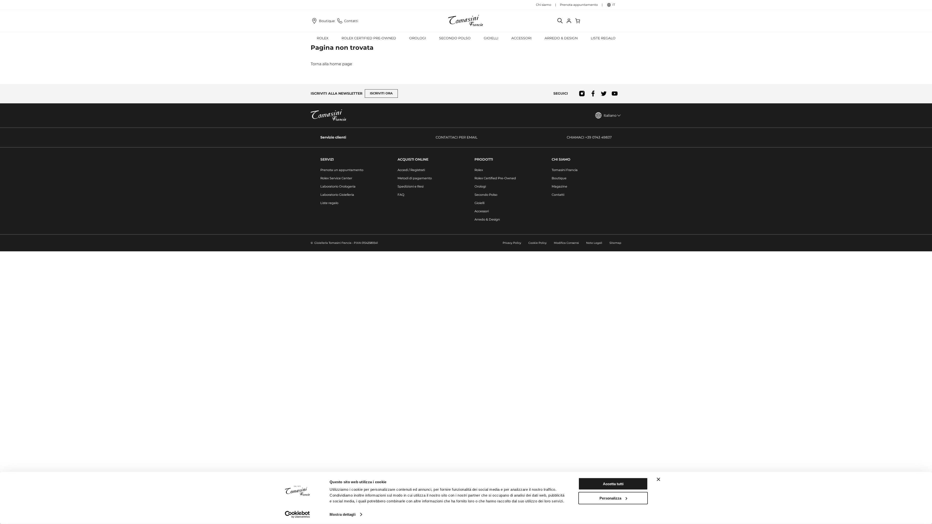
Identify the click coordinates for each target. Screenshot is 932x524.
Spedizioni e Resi (411, 186)
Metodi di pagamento (415, 178)
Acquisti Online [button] (413, 159)
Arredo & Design (487, 219)
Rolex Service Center (336, 178)
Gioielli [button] (491, 38)
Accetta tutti (613, 484)
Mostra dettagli (343, 514)
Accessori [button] (521, 38)
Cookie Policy (537, 243)
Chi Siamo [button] (561, 159)
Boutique (327, 21)
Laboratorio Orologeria (338, 186)
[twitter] (603, 93)
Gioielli (479, 203)
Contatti (351, 21)
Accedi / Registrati (411, 170)
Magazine (559, 186)
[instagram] (582, 93)
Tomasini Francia (565, 170)
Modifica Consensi (566, 243)
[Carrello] (578, 21)
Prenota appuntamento (579, 5)
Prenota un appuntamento (341, 170)
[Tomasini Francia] (466, 21)
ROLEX (322, 38)
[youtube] (614, 93)
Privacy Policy (512, 243)
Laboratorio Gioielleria (337, 194)
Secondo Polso (455, 38)
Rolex (478, 170)
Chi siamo (543, 5)
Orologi (480, 186)
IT (613, 5)
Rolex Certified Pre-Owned (368, 38)
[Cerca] (560, 21)
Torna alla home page (331, 64)
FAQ (401, 194)
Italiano (610, 115)
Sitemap (615, 243)
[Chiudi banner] (658, 479)
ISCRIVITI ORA (381, 93)
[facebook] (593, 93)
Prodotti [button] (483, 159)
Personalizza (610, 498)
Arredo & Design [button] (561, 38)
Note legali (594, 243)
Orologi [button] (417, 38)
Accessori (481, 211)
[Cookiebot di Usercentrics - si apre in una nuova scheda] (297, 514)
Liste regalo (603, 38)
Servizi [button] (327, 159)
